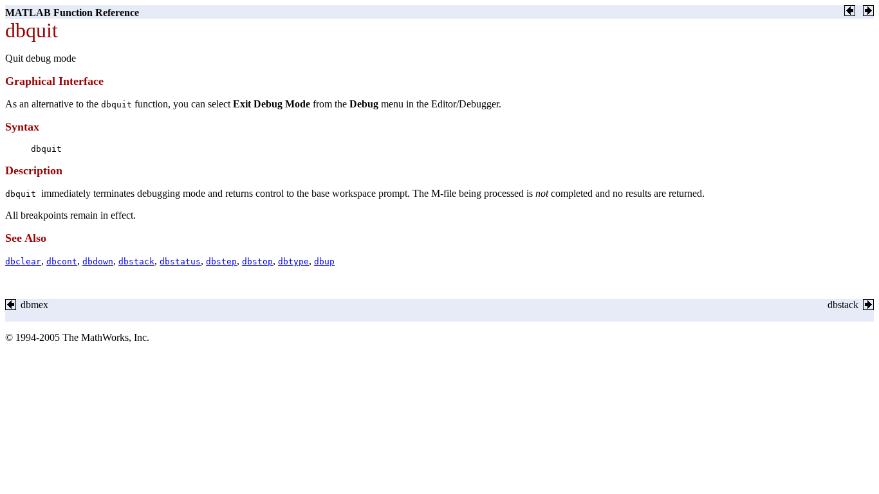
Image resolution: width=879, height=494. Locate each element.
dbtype (293, 261)
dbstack (136, 261)
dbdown (97, 261)
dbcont (61, 261)
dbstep (221, 261)
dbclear (23, 261)
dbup (324, 261)
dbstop (257, 261)
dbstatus (180, 261)
